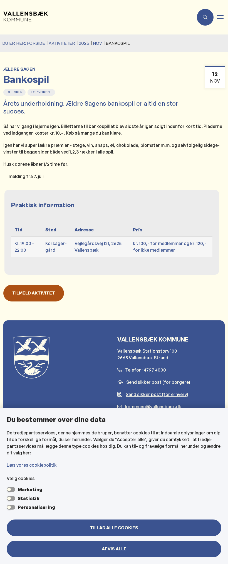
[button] (222, 17)
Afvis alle (114, 548)
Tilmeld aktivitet (33, 293)
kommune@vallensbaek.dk (153, 406)
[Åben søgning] (205, 17)
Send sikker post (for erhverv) (157, 394)
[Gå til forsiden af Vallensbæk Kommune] (94, 17)
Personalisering (36, 507)
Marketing (30, 489)
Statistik (28, 498)
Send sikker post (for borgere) (158, 382)
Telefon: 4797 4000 (145, 370)
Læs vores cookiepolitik (32, 465)
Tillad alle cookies (114, 527)
